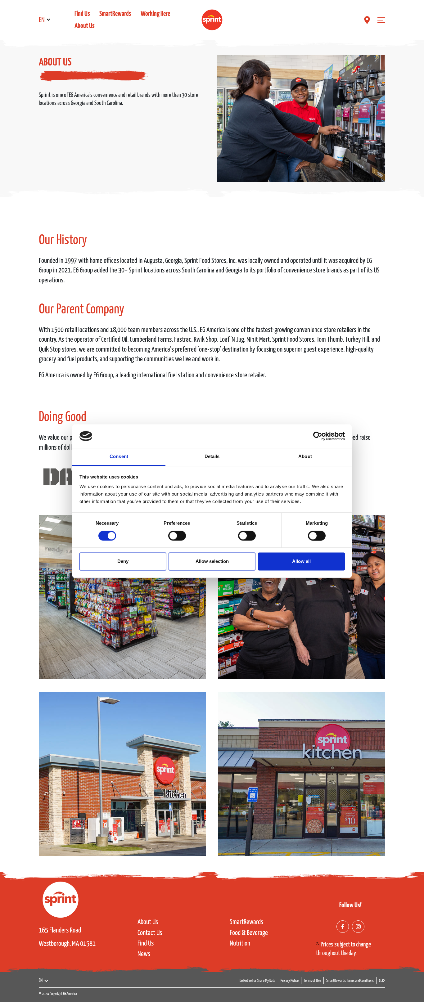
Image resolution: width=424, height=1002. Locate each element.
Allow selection (212, 561)
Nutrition (240, 943)
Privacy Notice (290, 981)
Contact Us (150, 933)
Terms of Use (312, 981)
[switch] (177, 536)
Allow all (301, 561)
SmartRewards (115, 13)
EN (42, 20)
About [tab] (305, 456)
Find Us (82, 13)
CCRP (382, 981)
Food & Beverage (249, 933)
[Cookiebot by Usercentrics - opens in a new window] (318, 436)
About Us (84, 25)
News (144, 954)
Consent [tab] (119, 456)
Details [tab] (212, 456)
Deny (123, 561)
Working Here (155, 13)
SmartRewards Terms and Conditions (350, 981)
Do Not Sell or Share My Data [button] (257, 981)
